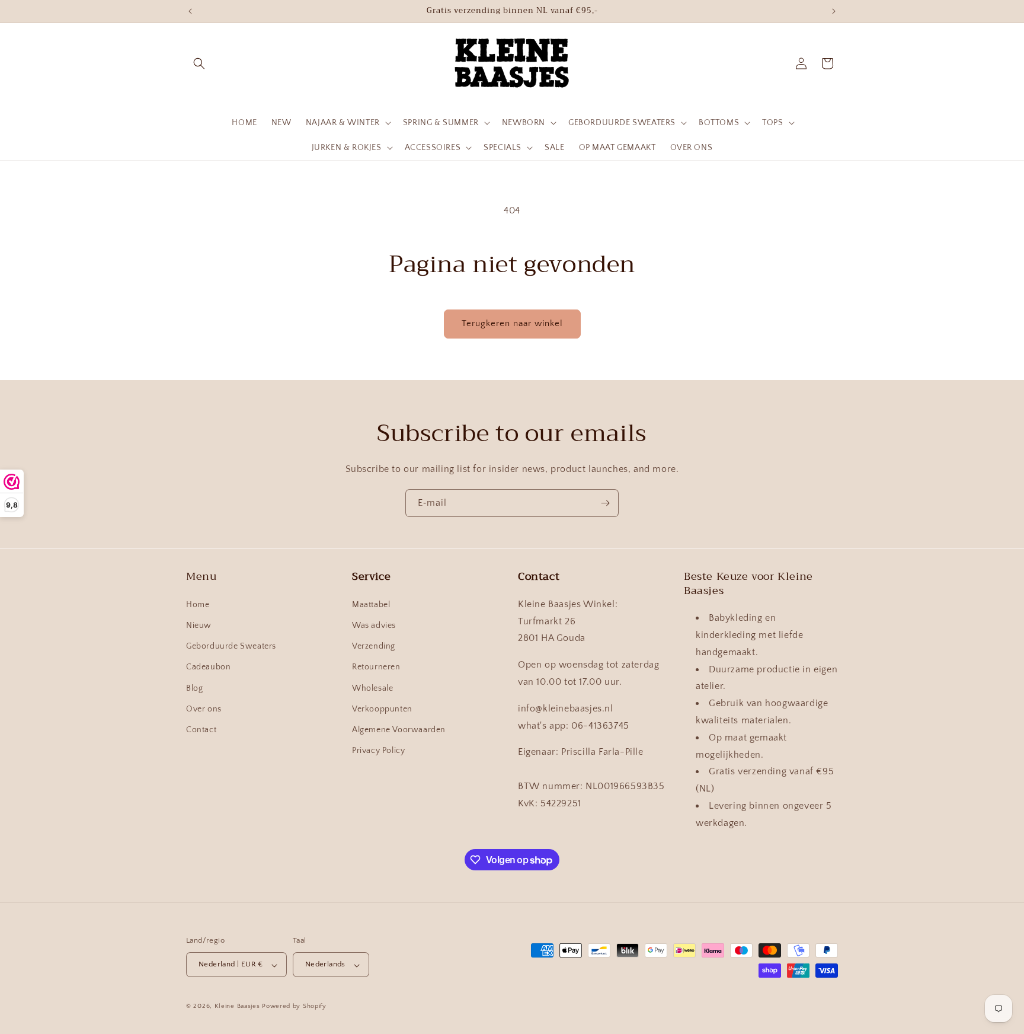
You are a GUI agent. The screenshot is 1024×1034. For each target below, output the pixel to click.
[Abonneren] (605, 503)
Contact (201, 729)
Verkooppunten (382, 708)
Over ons (204, 708)
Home (197, 604)
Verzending (373, 646)
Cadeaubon (208, 667)
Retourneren (376, 667)
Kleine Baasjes (237, 1006)
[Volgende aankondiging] (834, 11)
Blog (194, 687)
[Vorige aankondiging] (190, 11)
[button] (199, 63)
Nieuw (199, 625)
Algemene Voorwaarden (399, 729)
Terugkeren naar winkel (512, 323)
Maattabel (371, 604)
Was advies (374, 625)
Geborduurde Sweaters (231, 646)
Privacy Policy (378, 750)
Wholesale (372, 687)
